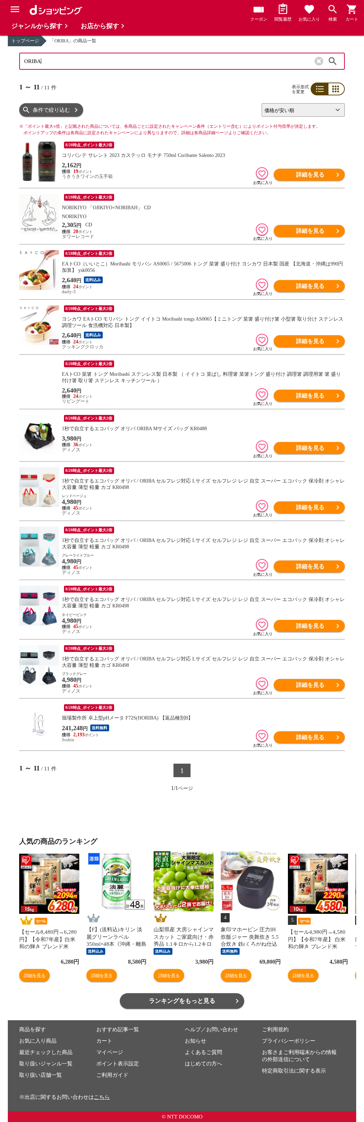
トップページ (25, 40)
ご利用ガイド (112, 1075)
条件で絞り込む (51, 110)
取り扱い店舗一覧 (40, 1075)
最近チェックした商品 (46, 1052)
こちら (102, 1097)
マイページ (109, 1052)
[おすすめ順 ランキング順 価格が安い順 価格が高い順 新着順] (300, 110)
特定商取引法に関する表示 (294, 1071)
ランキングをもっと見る (182, 1000)
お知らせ (195, 1041)
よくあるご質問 (203, 1052)
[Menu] (15, 9)
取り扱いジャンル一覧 (46, 1063)
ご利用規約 (275, 1029)
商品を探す (32, 1029)
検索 (332, 61)
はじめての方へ (203, 1063)
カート (104, 1041)
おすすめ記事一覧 (117, 1029)
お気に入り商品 (38, 1041)
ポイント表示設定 (117, 1063)
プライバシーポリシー (288, 1041)
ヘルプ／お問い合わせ (211, 1029)
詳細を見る (310, 175)
